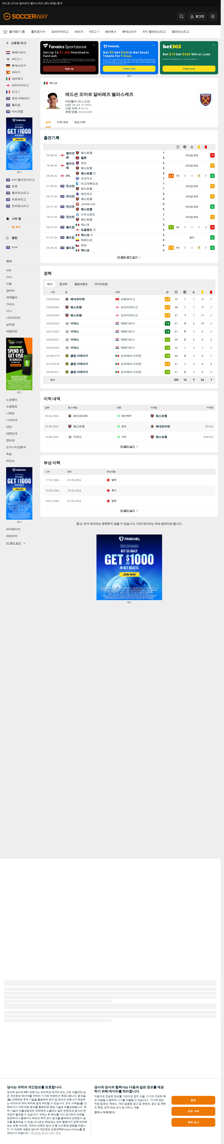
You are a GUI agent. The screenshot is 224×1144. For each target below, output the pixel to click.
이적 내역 (62, 122)
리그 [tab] (49, 284)
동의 (193, 1100)
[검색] (181, 16)
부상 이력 (79, 122)
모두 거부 (193, 1111)
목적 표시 (193, 1122)
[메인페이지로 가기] (34, 16)
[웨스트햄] (206, 102)
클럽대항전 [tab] (81, 284)
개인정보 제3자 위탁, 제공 (45, 1133)
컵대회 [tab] (63, 284)
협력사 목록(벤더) (104, 1112)
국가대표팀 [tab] (101, 284)
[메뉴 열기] (212, 16)
